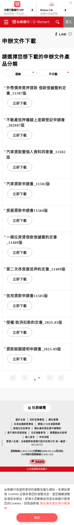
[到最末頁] (60, 377)
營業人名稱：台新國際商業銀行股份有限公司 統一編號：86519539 (37, 443)
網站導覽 (53, 419)
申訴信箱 (44, 437)
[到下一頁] (48, 377)
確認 (37, 517)
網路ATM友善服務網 (49, 424)
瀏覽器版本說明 (58, 432)
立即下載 (20, 103)
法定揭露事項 (38, 432)
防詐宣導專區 (37, 419)
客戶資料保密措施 (17, 432)
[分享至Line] (61, 34)
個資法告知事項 (21, 428)
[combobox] (19, 73)
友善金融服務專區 (23, 424)
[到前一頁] (25, 377)
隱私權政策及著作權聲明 (47, 428)
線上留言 (30, 437)
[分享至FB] (55, 34)
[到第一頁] (14, 377)
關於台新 (20, 419)
